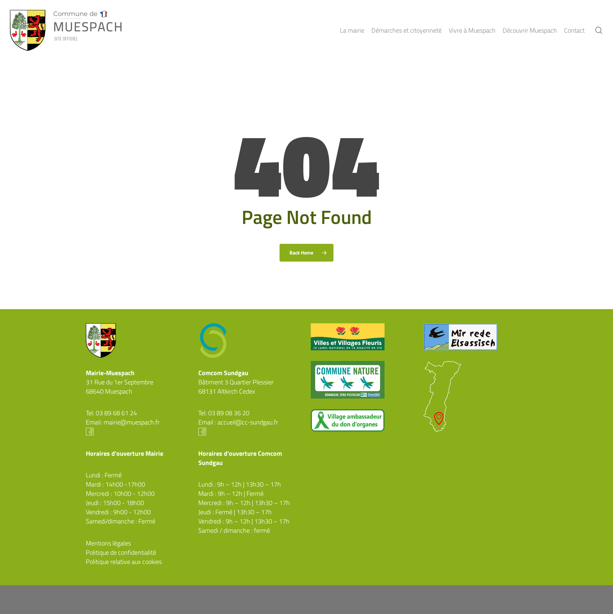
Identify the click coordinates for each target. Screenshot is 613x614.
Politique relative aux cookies (124, 561)
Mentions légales (108, 543)
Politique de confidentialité (121, 552)
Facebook (138, 431)
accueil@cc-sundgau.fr (247, 422)
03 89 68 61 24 (116, 413)
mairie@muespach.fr (132, 422)
